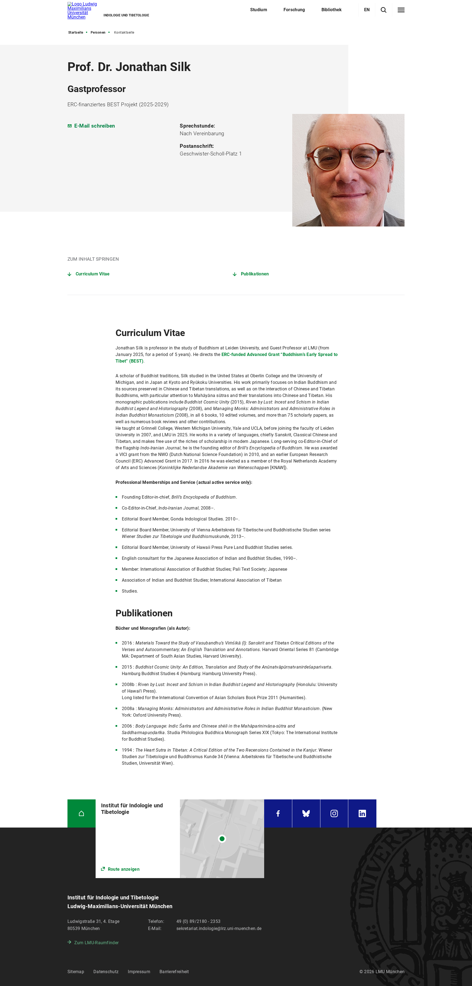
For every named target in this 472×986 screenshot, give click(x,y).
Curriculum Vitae (93, 273)
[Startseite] (81, 813)
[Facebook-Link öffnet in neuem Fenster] (278, 813)
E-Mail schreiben (94, 126)
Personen (98, 32)
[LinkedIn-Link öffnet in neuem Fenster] (362, 813)
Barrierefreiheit (174, 971)
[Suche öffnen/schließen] (384, 10)
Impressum (139, 971)
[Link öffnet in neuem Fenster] (180, 838)
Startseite (75, 32)
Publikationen (255, 273)
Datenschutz (106, 971)
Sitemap (75, 971)
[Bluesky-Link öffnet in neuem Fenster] (306, 813)
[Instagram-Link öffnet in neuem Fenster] (334, 813)
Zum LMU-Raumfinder (96, 942)
